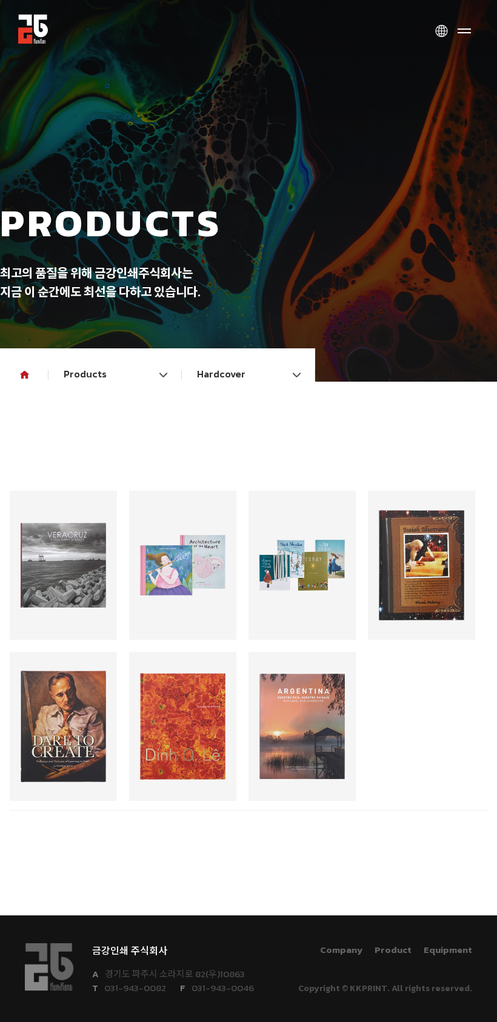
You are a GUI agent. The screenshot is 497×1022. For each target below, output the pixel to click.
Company (341, 950)
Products (85, 374)
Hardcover (221, 374)
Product (393, 950)
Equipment (448, 950)
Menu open (464, 31)
